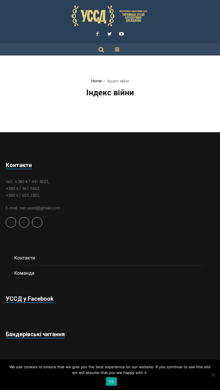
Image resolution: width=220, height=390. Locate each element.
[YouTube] (121, 33)
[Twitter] (109, 33)
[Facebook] (97, 33)
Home (96, 81)
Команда (24, 273)
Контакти (24, 258)
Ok (111, 381)
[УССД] (110, 16)
